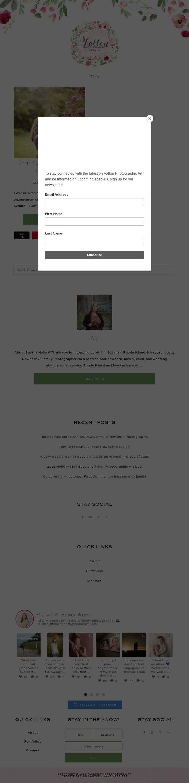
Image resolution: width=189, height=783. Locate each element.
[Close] (149, 118)
